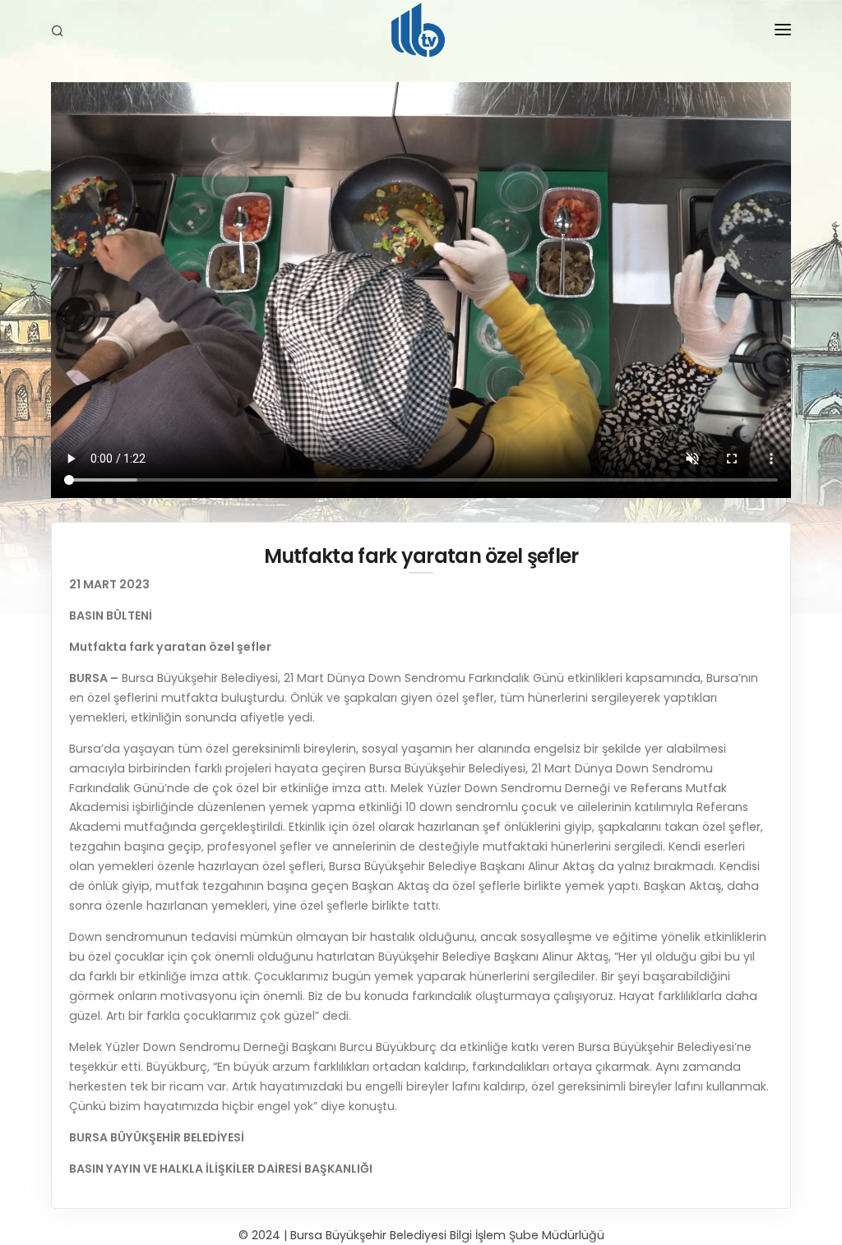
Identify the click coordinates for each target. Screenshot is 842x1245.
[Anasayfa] (421, 33)
